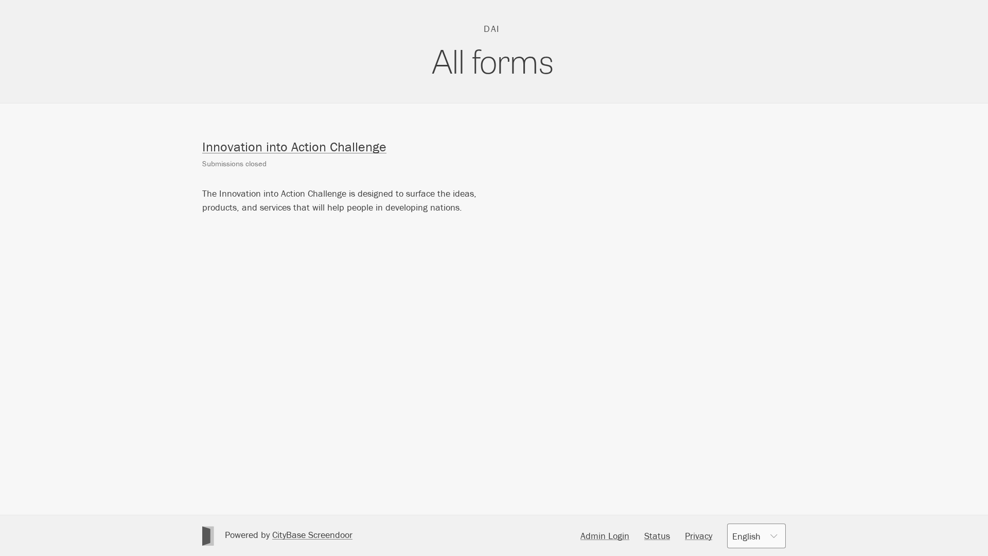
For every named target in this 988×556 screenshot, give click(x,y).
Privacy (698, 536)
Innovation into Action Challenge (294, 146)
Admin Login (604, 536)
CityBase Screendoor (312, 535)
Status (657, 536)
